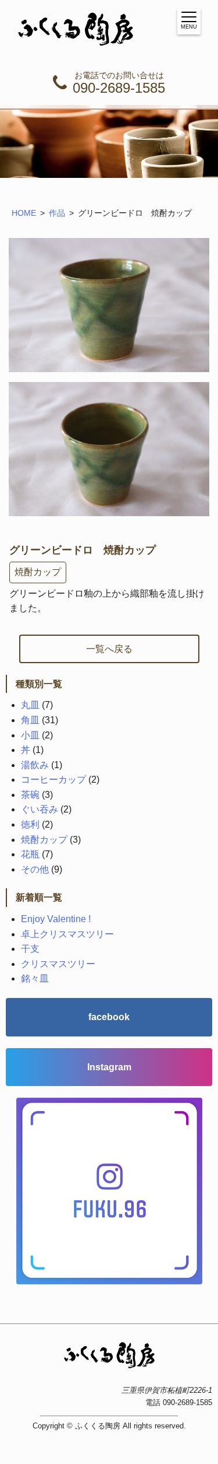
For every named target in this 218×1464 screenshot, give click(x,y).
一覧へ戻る (109, 649)
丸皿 (30, 705)
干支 (30, 949)
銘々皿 (35, 978)
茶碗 (30, 795)
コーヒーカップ (53, 779)
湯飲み (35, 765)
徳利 (30, 824)
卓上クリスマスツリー (67, 934)
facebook (109, 1017)
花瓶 (30, 854)
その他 (35, 869)
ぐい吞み (39, 809)
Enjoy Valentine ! (56, 919)
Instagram (109, 1067)
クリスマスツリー (58, 964)
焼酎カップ (38, 572)
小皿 (30, 735)
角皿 (30, 720)
